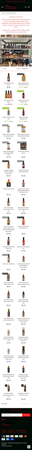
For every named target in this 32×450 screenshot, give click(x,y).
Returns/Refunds (21, 430)
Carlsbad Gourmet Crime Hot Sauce (23, 171)
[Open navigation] (2, 7)
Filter (4, 68)
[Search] (25, 7)
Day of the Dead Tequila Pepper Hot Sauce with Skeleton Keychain (8, 229)
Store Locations (22, 432)
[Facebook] (2, 419)
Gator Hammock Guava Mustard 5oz (8, 319)
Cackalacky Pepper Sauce (23, 152)
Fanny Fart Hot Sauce (8, 264)
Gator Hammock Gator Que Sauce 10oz (23, 283)
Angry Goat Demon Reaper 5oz (23, 101)
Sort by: (19, 68)
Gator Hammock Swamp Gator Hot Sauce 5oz (9, 357)
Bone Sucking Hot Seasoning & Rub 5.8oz (8, 153)
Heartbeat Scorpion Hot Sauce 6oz (23, 394)
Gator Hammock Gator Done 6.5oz (8, 283)
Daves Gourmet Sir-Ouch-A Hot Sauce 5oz (23, 209)
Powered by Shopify (6, 446)
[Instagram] (4, 419)
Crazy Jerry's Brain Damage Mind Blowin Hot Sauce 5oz (23, 190)
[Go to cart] (29, 7)
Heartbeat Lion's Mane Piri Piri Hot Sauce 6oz (23, 376)
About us (4, 430)
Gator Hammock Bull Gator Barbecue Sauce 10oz (23, 265)
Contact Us (11, 430)
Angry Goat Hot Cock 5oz (9, 118)
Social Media (12, 432)
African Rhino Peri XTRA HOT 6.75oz (23, 83)
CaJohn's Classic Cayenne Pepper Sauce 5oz (8, 172)
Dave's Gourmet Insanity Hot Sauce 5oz (8, 209)
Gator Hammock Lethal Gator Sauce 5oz (8, 339)
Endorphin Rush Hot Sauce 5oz (8, 247)
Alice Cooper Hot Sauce (8, 101)
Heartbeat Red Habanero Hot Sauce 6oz (9, 395)
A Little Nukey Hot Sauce (8, 83)
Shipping (4, 432)
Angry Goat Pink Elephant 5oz (23, 118)
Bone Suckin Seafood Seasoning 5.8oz (9, 135)
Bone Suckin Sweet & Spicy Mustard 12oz (23, 135)
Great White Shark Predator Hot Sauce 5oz (23, 357)
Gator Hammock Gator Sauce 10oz (9, 300)
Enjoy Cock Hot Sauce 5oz (23, 247)
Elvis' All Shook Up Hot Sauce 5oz (23, 227)
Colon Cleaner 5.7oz (8, 189)
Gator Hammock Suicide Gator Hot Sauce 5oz (23, 339)
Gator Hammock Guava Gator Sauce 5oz (23, 301)
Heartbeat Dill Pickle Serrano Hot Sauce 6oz (9, 376)
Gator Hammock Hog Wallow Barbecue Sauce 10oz (23, 320)
